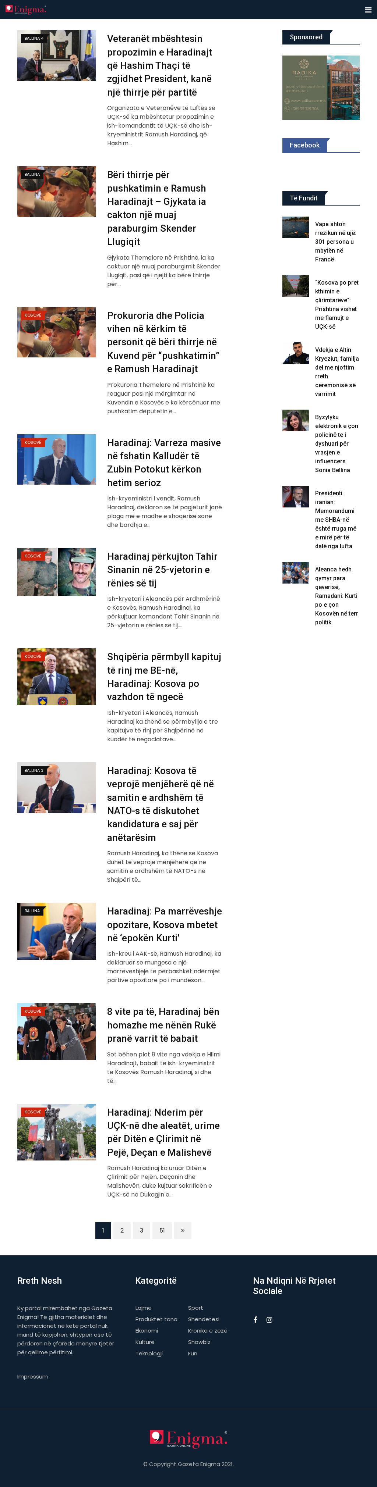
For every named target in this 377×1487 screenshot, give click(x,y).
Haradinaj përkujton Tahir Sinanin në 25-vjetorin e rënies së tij (162, 570)
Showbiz (199, 1342)
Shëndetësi (203, 1319)
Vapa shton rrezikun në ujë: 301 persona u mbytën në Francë (335, 242)
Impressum (32, 1376)
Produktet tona (156, 1319)
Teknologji (149, 1353)
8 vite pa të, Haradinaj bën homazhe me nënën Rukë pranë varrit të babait (163, 1025)
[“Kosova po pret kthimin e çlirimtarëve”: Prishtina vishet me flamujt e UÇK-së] (296, 286)
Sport (195, 1308)
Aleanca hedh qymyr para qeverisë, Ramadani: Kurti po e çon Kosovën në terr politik (336, 596)
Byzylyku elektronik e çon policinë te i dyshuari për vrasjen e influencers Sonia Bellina (336, 444)
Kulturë (145, 1342)
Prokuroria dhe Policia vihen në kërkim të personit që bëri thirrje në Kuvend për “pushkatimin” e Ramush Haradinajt (163, 342)
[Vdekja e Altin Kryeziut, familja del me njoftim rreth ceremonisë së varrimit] (296, 353)
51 (162, 1230)
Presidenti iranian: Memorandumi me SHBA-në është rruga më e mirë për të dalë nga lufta (335, 520)
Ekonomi (146, 1330)
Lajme (143, 1308)
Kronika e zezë (208, 1330)
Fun (192, 1353)
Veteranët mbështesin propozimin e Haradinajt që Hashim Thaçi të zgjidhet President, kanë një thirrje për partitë (159, 65)
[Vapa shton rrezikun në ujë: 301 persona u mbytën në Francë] (296, 227)
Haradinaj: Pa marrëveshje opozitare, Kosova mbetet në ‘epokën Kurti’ (164, 925)
